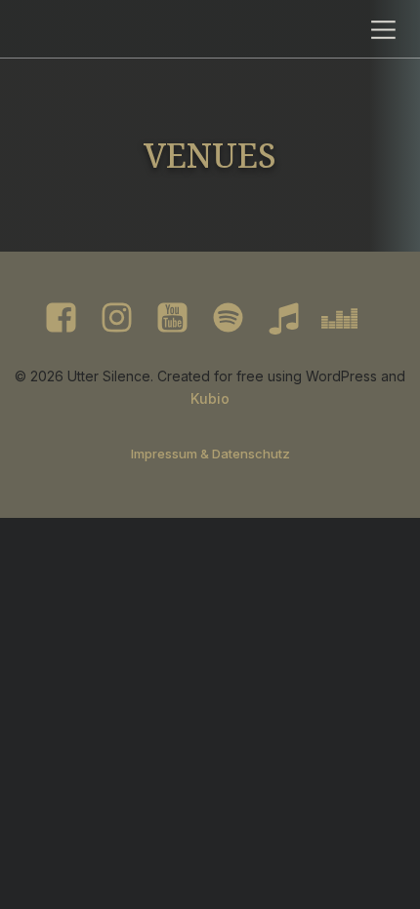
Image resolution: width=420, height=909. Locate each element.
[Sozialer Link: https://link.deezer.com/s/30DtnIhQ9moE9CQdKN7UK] (349, 318)
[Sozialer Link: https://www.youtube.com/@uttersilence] (182, 318)
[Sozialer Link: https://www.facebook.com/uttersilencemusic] (71, 318)
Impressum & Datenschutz (210, 453)
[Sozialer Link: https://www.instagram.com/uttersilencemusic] (126, 318)
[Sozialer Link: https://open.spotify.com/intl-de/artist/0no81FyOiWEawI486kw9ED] (238, 318)
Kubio (210, 398)
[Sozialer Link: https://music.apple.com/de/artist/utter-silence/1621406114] (293, 318)
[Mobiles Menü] (383, 29)
